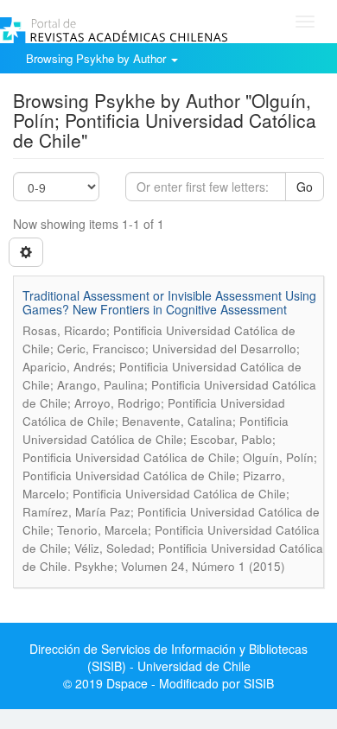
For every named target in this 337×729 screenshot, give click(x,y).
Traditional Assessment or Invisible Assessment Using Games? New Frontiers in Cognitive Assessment (169, 302)
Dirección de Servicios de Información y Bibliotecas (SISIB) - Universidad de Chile (168, 657)
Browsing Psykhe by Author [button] (97, 58)
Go (304, 186)
